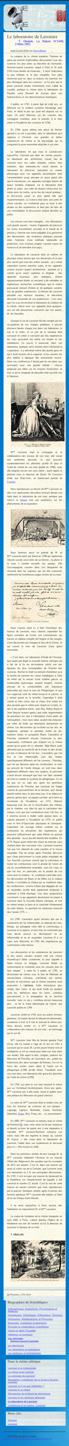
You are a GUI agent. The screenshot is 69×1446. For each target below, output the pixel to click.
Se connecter (24, 1438)
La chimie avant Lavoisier (21, 1372)
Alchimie (12, 1420)
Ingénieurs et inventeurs (20, 1334)
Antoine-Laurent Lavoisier (24, 1341)
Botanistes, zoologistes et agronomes (27, 1323)
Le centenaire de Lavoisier (21, 1376)
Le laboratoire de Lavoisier (22, 1401)
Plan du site (10, 1438)
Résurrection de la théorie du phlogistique (29, 1393)
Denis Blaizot (39, 51)
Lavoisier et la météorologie (22, 1368)
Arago (21, 1113)
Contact (37, 1438)
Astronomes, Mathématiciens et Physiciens (30, 1319)
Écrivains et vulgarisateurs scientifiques (28, 1326)
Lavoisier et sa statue (19, 1389)
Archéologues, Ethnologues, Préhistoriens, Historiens (35, 1315)
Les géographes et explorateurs (24, 1349)
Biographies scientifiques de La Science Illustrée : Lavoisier (33, 1381)
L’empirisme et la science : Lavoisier (26, 1405)
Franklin (11, 482)
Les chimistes (15, 1338)
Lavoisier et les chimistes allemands (26, 1397)
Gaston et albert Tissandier (22, 1330)
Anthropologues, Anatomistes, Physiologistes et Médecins (32, 1310)
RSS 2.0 (47, 1438)
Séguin (23, 500)
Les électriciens (16, 1345)
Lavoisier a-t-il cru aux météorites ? (26, 1386)
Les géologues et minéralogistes (24, 1353)
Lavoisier (12, 1424)
